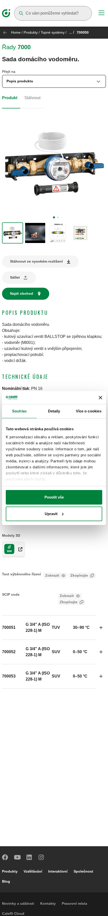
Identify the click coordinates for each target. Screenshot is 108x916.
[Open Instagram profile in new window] (41, 857)
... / (71, 32)
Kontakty (48, 903)
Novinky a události (18, 903)
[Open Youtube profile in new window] (17, 857)
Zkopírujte (79, 575)
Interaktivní (58, 871)
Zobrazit (52, 575)
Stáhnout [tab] (32, 98)
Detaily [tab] (54, 411)
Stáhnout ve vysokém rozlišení (36, 261)
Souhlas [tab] (19, 411)
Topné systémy (53, 32)
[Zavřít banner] (100, 397)
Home (16, 32)
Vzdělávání (33, 871)
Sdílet (15, 277)
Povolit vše (54, 497)
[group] (13, 233)
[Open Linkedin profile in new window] (29, 857)
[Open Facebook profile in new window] (5, 857)
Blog (6, 881)
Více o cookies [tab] (88, 411)
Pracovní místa (74, 903)
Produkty (31, 32)
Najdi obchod (21, 293)
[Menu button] (101, 13)
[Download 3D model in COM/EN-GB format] (18, 549)
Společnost (83, 871)
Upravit (51, 514)
